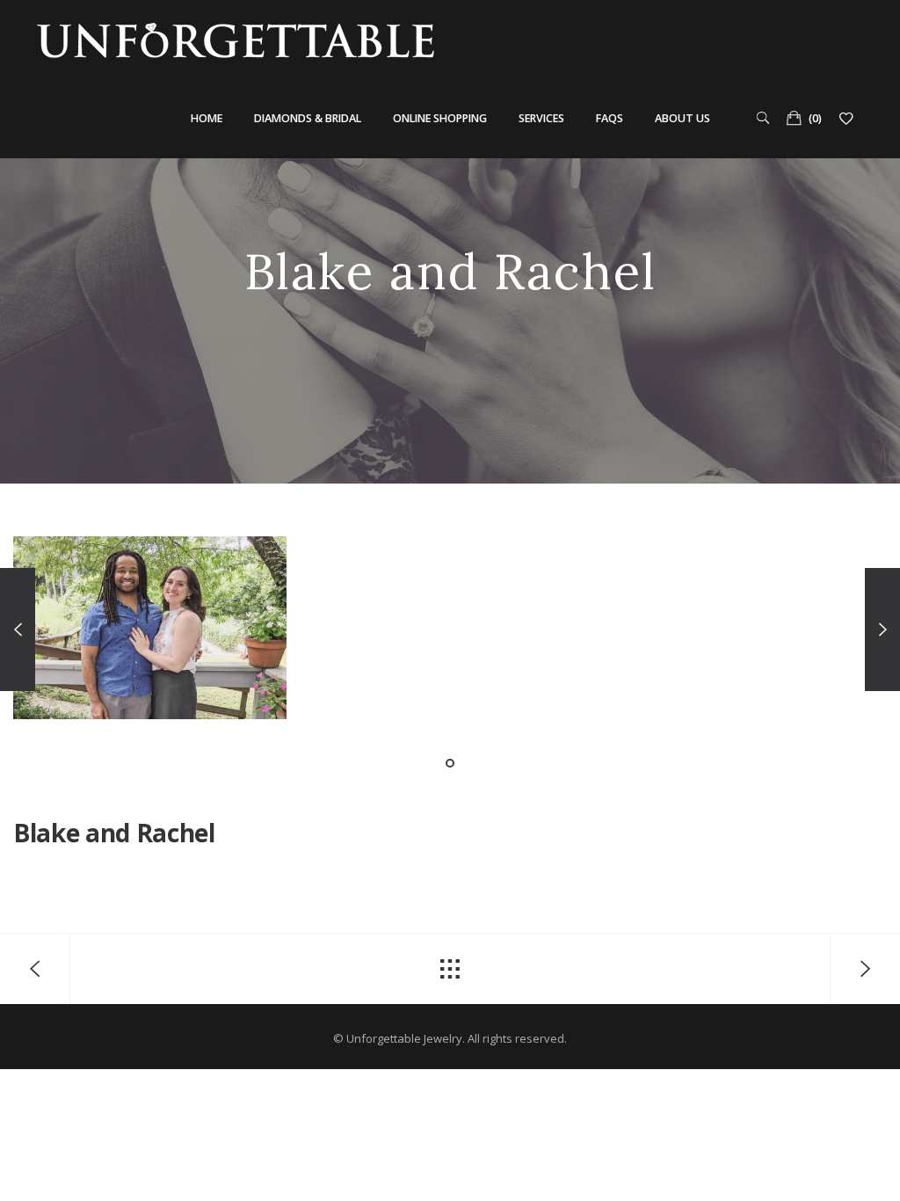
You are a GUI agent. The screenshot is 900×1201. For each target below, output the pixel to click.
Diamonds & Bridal (307, 118)
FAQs (609, 118)
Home (206, 118)
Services (541, 118)
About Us (682, 118)
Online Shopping (440, 118)
